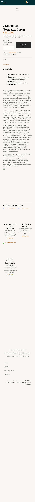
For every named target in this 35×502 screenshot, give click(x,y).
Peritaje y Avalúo (9, 370)
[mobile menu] (32, 2)
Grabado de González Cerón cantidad (7, 42)
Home (6, 363)
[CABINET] (4, 2)
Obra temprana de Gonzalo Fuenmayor (10, 226)
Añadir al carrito (23, 45)
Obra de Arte (12, 52)
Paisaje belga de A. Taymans (25, 225)
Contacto (7, 374)
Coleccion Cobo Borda (9, 54)
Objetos (6, 367)
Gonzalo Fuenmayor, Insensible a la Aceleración (10, 262)
